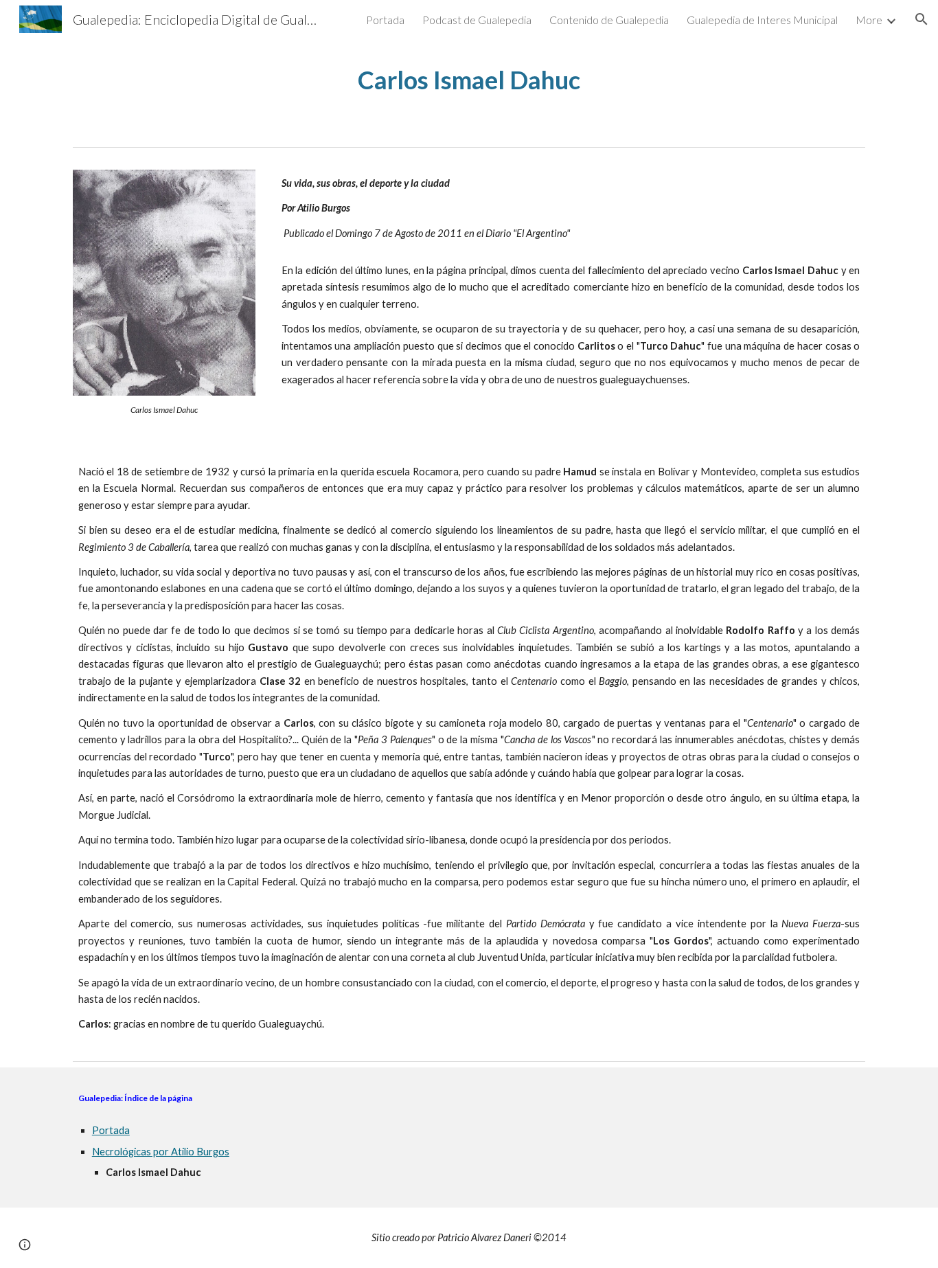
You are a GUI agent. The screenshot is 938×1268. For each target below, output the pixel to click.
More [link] (869, 19)
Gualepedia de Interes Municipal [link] (762, 19)
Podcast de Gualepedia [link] (476, 19)
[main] (469, 80)
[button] (921, 19)
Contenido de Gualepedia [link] (609, 19)
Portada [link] (385, 19)
